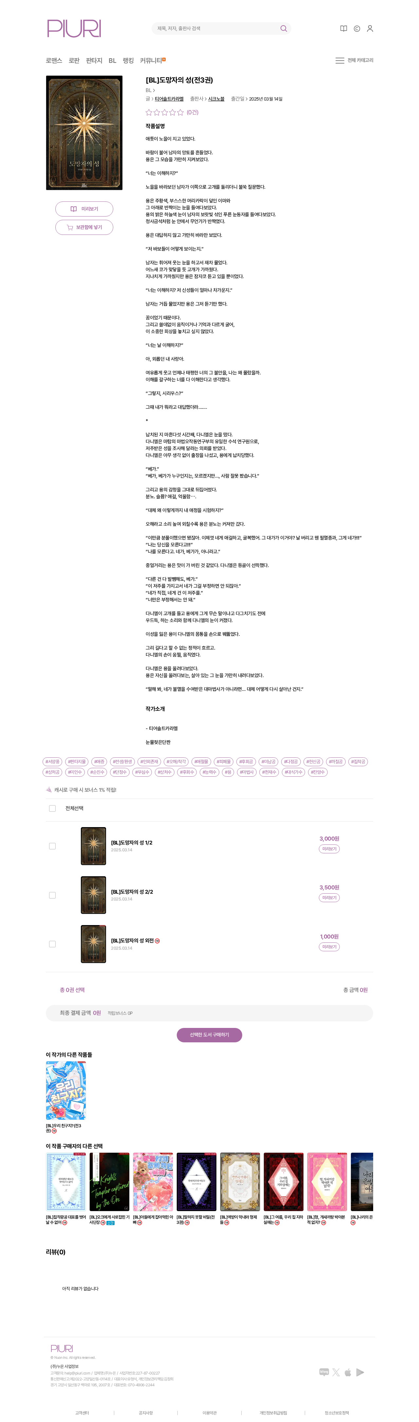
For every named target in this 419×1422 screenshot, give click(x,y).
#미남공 (268, 761)
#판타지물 (77, 761)
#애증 (99, 761)
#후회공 (246, 761)
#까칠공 (336, 761)
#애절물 (201, 761)
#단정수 (120, 772)
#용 (228, 772)
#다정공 (291, 761)
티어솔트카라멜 (169, 99)
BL (112, 60)
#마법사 (247, 772)
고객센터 (82, 1413)
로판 (74, 60)
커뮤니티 (151, 60)
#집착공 (358, 761)
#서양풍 (52, 761)
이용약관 (209, 1413)
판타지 (94, 60)
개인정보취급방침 (273, 1413)
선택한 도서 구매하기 (209, 1035)
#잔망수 (318, 772)
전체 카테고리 (360, 61)
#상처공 (52, 772)
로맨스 (54, 60)
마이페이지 (370, 28)
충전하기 (357, 28)
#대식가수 (293, 772)
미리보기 (90, 209)
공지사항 (146, 1413)
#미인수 (75, 772)
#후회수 (187, 772)
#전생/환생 (122, 761)
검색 (284, 28)
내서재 (343, 28)
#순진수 (97, 772)
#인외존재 (149, 761)
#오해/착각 (176, 761)
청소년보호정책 (337, 1413)
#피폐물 (223, 761)
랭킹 (128, 60)
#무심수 (142, 772)
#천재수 (269, 772)
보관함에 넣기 (89, 227)
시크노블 (216, 99)
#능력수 (209, 772)
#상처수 (165, 772)
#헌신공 (313, 761)
